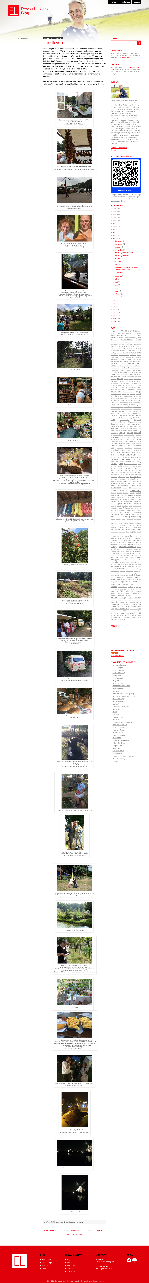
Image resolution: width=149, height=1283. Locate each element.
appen (124, 344)
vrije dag (138, 579)
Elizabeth (113, 392)
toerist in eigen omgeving (128, 551)
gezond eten (114, 407)
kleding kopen (136, 452)
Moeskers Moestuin (120, 725)
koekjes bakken (130, 457)
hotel (128, 424)
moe (140, 488)
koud (139, 464)
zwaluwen (127, 617)
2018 (115, 232)
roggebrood (137, 519)
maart (117, 291)
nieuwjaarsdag (115, 499)
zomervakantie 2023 (118, 611)
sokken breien (128, 538)
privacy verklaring (74, 1281)
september (119, 250)
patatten (125, 506)
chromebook (137, 372)
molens (125, 493)
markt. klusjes (120, 483)
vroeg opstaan (115, 582)
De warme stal (118, 683)
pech (130, 506)
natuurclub (137, 495)
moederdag (123, 491)
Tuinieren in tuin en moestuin (123, 756)
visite (112, 575)
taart (124, 545)
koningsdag (136, 462)
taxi (135, 544)
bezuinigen (126, 353)
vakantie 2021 (136, 562)
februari (118, 294)
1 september (119, 272)
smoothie (138, 536)
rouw (112, 521)
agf (136, 337)
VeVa (139, 573)
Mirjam (125, 488)
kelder (136, 446)
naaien (112, 495)
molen (119, 493)
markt (113, 483)
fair (112, 396)
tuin (112, 557)
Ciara (113, 374)
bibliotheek (114, 355)
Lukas (127, 477)
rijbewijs (118, 519)
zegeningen (114, 600)
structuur (131, 542)
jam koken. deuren (127, 437)
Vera (139, 564)
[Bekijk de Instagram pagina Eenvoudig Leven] (134, 1260)
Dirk (119, 381)
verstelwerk (129, 571)
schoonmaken (115, 530)
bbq (118, 348)
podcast (128, 510)
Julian (125, 441)
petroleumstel (137, 506)
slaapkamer (125, 534)
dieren (131, 379)
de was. (126, 379)
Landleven (64, 1222)
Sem (127, 532)
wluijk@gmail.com (105, 1268)
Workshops (126, 57)
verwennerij (122, 573)
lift (128, 472)
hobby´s (129, 422)
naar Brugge (119, 495)
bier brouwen (124, 355)
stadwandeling (127, 540)
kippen (128, 452)
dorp (124, 385)
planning (117, 510)
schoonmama (136, 530)
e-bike (112, 387)
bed (124, 348)
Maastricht (114, 481)
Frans (139, 400)
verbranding (131, 566)
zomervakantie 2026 (133, 613)
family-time (121, 398)
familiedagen (114, 398)
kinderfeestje (121, 452)
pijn (132, 508)
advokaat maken (125, 337)
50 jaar (134, 333)
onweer (113, 504)
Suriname (114, 545)
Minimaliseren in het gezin (122, 722)
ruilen (116, 521)
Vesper (135, 573)
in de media (123, 430)
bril (128, 363)
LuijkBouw (114, 477)
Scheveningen (121, 525)
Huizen (135, 428)
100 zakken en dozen (129, 331)
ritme (123, 519)
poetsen (138, 510)
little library (121, 474)
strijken (124, 542)
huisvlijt (123, 428)
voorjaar (120, 577)
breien (118, 363)
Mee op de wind (118, 717)
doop (120, 385)
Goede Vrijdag (128, 407)
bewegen (119, 353)
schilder (131, 525)
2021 (115, 223)
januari (118, 297)
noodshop (131, 499)
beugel (139, 350)
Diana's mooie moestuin (121, 686)
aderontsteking (122, 335)
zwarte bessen (136, 617)
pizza (112, 510)
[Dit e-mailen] (45, 1222)
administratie (136, 335)
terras (139, 547)
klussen (121, 457)
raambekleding (115, 514)
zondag (113, 615)
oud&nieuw (137, 504)
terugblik (113, 549)
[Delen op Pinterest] (53, 1222)
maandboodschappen (134, 479)
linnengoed (114, 474)
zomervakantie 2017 (120, 606)
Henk (135, 417)
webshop (136, 2)
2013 (115, 307)
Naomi (125, 495)
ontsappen (137, 501)
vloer (126, 575)
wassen (125, 584)
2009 (115, 318)
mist (130, 488)
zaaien (130, 598)
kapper (121, 446)
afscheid (132, 337)
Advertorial (118, 264)
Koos (121, 463)
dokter (113, 385)
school (128, 527)
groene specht (115, 409)
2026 (115, 209)
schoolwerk (137, 527)
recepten (130, 514)
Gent (139, 402)
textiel (119, 549)
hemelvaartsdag (127, 418)
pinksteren (138, 508)
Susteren (119, 544)
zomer (138, 602)
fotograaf (121, 400)
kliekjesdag (114, 457)
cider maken (119, 374)
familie (118, 396)
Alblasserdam (114, 340)
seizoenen (122, 532)
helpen (120, 418)
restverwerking (136, 517)
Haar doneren (137, 411)
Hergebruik (137, 420)
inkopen (122, 433)
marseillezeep (137, 483)
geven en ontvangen (123, 405)
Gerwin (113, 404)
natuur (130, 495)
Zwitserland (121, 619)
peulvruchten (114, 508)
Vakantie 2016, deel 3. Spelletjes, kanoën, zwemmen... (126, 268)
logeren (127, 474)
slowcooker (128, 536)
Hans (113, 415)
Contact (113, 150)
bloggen (138, 359)
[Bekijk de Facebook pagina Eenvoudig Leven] (129, 1260)
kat (129, 446)
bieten (139, 355)
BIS (133, 357)
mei (116, 285)
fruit (117, 402)
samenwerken (123, 523)
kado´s (121, 444)
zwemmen (114, 619)
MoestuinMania (118, 730)
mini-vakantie (136, 486)
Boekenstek (117, 675)
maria (124, 481)
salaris (129, 521)
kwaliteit (125, 466)
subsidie (138, 542)
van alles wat (133, 564)
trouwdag (138, 553)
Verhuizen (120, 569)
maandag (122, 479)
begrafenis (137, 348)
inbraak (130, 431)
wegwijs (138, 587)
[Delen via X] (49, 1222)
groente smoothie (126, 409)
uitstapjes (71, 1222)
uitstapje (138, 558)
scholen (121, 527)
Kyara (130, 466)
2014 (115, 304)
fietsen (139, 398)
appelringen (137, 342)
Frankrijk (135, 400)
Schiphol (138, 525)
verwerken (129, 573)
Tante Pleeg (117, 748)
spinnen (138, 538)
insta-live (120, 435)
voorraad (129, 577)
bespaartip (131, 350)
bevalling (113, 353)
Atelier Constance (119, 670)
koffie (139, 457)
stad (120, 540)
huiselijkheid (137, 426)
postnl (127, 512)
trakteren (123, 553)
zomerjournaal (117, 604)
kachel (139, 441)
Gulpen (130, 411)
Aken (139, 337)
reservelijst (119, 517)
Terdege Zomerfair (127, 546)
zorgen (139, 615)
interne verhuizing (129, 435)
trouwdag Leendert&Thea (119, 555)
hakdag (113, 413)
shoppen (133, 532)
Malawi (119, 481)
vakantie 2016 (124, 562)
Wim (127, 591)
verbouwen (115, 566)
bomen (124, 361)
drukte (139, 385)
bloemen (131, 359)
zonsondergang (122, 615)
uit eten (119, 557)
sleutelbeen (137, 534)
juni (116, 282)
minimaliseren (116, 488)
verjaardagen (115, 571)
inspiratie (114, 435)
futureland (122, 402)
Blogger (101, 1281)
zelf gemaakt (128, 600)
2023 (115, 217)
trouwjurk (138, 555)
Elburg (139, 389)
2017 (115, 235)
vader (125, 560)
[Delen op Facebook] (51, 1222)
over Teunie (114, 2)
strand (113, 542)
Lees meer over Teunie (119, 148)
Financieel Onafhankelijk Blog (123, 694)
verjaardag (136, 568)
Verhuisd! (113, 569)
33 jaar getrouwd (126, 333)
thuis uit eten (137, 549)
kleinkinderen (128, 454)
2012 (115, 309)
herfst (113, 420)
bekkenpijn (115, 350)
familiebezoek (128, 396)
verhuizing (128, 569)
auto (131, 344)
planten (122, 510)
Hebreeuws (114, 418)
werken (113, 589)
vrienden (137, 577)
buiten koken (126, 370)
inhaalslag (137, 430)
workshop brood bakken (126, 596)
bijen (122, 357)
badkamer (131, 346)
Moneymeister (118, 733)
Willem (122, 591)
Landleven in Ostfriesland (122, 707)
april (117, 288)
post (120, 512)
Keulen (130, 450)
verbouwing (123, 566)
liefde (124, 472)
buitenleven (115, 372)
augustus (118, 276)
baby (116, 346)
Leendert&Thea (116, 470)
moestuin (135, 490)
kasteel (126, 446)
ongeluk (113, 501)
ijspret (113, 431)
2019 (115, 229)
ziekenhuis (124, 602)
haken (118, 413)
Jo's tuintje (116, 704)
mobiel (135, 488)
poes (133, 510)
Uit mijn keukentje (119, 759)
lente (125, 470)
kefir (131, 446)
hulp (139, 428)
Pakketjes (113, 506)
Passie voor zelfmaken (121, 740)
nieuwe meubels (135, 497)
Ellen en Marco (128, 392)
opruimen (128, 503)
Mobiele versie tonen (74, 1234)
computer (133, 374)
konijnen (128, 462)
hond (133, 422)
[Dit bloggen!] (47, 1222)
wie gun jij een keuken (129, 589)
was (119, 584)
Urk (121, 560)
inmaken (130, 433)
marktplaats (129, 483)
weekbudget (131, 587)
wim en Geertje (135, 591)
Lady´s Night (137, 466)
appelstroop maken (116, 344)
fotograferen (128, 400)
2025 (115, 211)
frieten (113, 402)
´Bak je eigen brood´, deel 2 (124, 252)
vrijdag (123, 579)
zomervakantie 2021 (122, 609)
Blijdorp (138, 357)
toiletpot (138, 551)
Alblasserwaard (127, 340)
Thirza (126, 549)
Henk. (139, 418)
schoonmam (126, 530)
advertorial (115, 337)
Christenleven (118, 678)
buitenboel (137, 370)
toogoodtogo (115, 553)
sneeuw (113, 538)
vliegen (117, 575)
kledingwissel (115, 455)
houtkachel (124, 426)
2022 (115, 220)
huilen (131, 426)
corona (113, 376)
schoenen (114, 527)
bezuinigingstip (136, 353)
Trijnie (132, 553)
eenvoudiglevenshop (117, 389)
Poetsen (117, 258)
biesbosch (133, 355)
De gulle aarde (118, 681)
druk (134, 385)
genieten (135, 402)
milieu (112, 485)
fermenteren (133, 398)
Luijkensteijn (121, 477)
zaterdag (137, 598)
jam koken (115, 437)
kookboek (114, 464)
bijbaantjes (114, 357)
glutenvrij (121, 407)
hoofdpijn (122, 424)
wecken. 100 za (122, 587)
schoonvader (114, 532)
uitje (126, 558)
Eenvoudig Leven (19, 1261)
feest (126, 398)
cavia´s (126, 372)
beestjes (129, 348)
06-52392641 (103, 1266)
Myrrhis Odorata (119, 735)
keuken (123, 450)
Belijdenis (123, 350)
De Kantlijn (135, 376)
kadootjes (127, 443)
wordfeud (113, 595)
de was (120, 378)
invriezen (138, 435)
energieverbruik (116, 394)
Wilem (117, 591)
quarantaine (137, 512)
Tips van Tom (117, 753)
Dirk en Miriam (126, 381)
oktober (118, 247)
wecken (114, 586)
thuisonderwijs (115, 551)
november (119, 244)
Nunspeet (138, 499)
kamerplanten (136, 444)
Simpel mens (117, 746)
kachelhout (115, 443)
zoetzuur (132, 602)
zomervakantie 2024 (134, 611)
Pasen (119, 506)
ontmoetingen (128, 501)
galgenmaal (128, 402)
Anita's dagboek (118, 668)
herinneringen (115, 422)
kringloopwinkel (116, 466)
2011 (115, 313)
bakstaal (113, 348)
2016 (115, 238)
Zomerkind (127, 604)
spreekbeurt (114, 540)
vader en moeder (134, 560)
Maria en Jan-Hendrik (134, 481)
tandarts (130, 545)
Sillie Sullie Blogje (119, 743)
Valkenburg (124, 564)
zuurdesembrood (116, 617)
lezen (120, 472)
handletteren (126, 413)
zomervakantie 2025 (117, 613)
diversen (135, 381)
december (119, 241)
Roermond (130, 519)
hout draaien (136, 424)
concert (139, 374)
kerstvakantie (115, 450)
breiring (124, 363)
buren (122, 372)
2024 (115, 214)
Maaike (133, 476)
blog (68, 1259)
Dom (117, 385)
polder (113, 512)
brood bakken (135, 363)
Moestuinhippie (118, 727)
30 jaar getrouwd (116, 333)
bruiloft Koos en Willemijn (124, 366)
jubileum (119, 441)
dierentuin (137, 379)
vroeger (121, 582)
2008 (115, 321)
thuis (130, 549)
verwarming (114, 573)
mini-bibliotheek (123, 486)
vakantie (114, 562)
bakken (138, 346)
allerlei (138, 339)
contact (44, 1268)
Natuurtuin (117, 738)
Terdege (114, 546)
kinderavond (137, 450)
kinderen (113, 452)
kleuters (138, 455)
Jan (134, 437)
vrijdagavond (130, 579)
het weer (123, 422)
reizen (113, 517)
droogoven (129, 385)
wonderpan (137, 593)
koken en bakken (123, 459)
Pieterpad (126, 508)
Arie (128, 344)
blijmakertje (114, 359)
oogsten (119, 504)
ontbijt (120, 501)
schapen (113, 525)
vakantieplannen (115, 564)
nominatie (123, 499)
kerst (112, 448)
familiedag (137, 396)
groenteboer (137, 409)
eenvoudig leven (135, 387)
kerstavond (120, 448)
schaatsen (138, 523)
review (113, 519)
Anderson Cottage (119, 665)
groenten (114, 411)
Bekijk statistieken (117, 656)
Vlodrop (122, 575)
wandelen (133, 581)
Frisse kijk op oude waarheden (124, 696)
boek (112, 361)
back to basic (122, 346)
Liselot (115, 712)
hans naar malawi (134, 415)
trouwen (131, 555)
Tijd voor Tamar (118, 751)
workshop (121, 595)
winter (113, 593)
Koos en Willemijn (130, 464)
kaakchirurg (132, 441)
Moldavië (113, 493)
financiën (115, 400)
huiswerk (130, 428)
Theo (122, 549)
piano (120, 508)
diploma (114, 381)
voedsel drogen (135, 575)
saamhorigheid (122, 521)
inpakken (137, 433)
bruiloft (113, 366)
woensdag (121, 593)
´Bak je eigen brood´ (121, 256)
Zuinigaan (116, 761)
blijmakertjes (123, 359)
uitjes (131, 557)
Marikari (116, 714)
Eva (128, 394)
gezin (139, 404)
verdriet (138, 566)
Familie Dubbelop (119, 688)
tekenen (138, 544)
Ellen (119, 392)
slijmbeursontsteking (117, 536)
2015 (115, 301)
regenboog (138, 514)
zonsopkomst (132, 615)
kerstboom (128, 448)
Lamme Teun (116, 468)
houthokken (115, 426)
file (111, 400)
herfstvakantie (124, 420)
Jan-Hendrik (122, 439)
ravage (123, 514)
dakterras (119, 376)
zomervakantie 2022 (135, 609)
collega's (126, 374)
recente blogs (47, 1262)
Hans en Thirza (121, 415)
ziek (117, 602)
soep (119, 538)
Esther (124, 394)
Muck (132, 492)
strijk (118, 542)
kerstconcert (137, 448)
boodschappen (132, 361)
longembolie (133, 474)
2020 (115, 226)
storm (139, 540)
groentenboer (122, 411)
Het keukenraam (119, 701)
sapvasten (131, 523)
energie (138, 392)
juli (116, 279)
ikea (117, 430)
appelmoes (128, 342)
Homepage (75, 1230)
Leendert (137, 468)
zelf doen (120, 600)
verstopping (137, 571)
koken (113, 459)
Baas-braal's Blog (119, 673)
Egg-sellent (131, 389)
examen (132, 394)
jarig (134, 439)
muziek (138, 493)
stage (134, 540)
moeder (113, 490)
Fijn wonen (117, 691)
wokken (128, 593)
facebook (138, 394)
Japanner (129, 439)
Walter (126, 582)
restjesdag (126, 517)
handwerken (136, 413)
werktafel (118, 589)
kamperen (114, 446)
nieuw (119, 497)
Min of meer (117, 720)
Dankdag (129, 376)
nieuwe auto (125, 497)
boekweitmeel (118, 361)
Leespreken (117, 709)
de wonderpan (72, 1271)
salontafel (134, 521)
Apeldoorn (120, 342)
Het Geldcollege (118, 699)
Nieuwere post (49, 1230)
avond (136, 344)
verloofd (122, 571)
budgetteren (115, 370)
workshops (125, 2)
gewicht (133, 405)
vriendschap (79, 1222)
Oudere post (100, 1230)
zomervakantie (136, 604)
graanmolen (137, 407)
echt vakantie (121, 387)
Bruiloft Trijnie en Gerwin (131, 368)
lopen (139, 474)
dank (124, 376)
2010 (115, 315)
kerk (139, 446)
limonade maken (135, 472)
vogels (112, 577)
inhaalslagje (114, 433)
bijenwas (128, 357)
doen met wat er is (133, 383)
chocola (131, 372)
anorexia (113, 342)
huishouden (116, 428)
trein (127, 553)
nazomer (113, 497)
